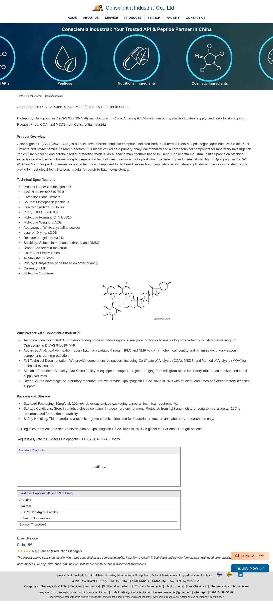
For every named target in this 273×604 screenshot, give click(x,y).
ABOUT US (106, 580)
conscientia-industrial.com (67, 592)
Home (20, 96)
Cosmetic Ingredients (148, 586)
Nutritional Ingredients (117, 586)
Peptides (75, 586)
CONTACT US (192, 580)
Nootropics (92, 586)
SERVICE (123, 580)
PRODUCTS (157, 580)
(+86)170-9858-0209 (221, 592)
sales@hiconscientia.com (136, 592)
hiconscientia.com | (98, 592)
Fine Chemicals (196, 586)
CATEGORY (139, 580)
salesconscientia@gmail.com (173, 592)
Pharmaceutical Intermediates (229, 586)
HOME (92, 580)
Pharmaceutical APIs (53, 586)
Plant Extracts (33, 96)
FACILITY (174, 580)
